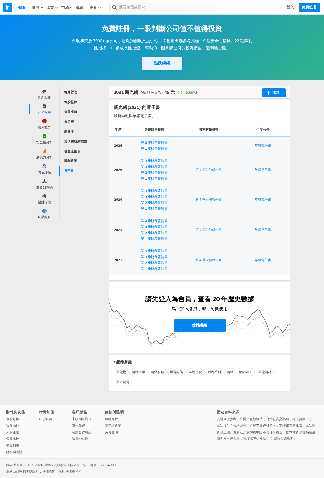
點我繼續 (162, 63)
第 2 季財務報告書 (154, 142)
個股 (22, 7)
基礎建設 (195, 372)
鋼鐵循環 (138, 372)
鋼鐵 (230, 372)
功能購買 (45, 419)
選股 (35, 7)
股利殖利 (214, 372)
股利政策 (70, 161)
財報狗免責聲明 (282, 439)
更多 (93, 7)
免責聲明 (111, 432)
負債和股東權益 (75, 141)
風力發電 (122, 382)
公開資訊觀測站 (251, 419)
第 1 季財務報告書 (154, 148)
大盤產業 (12, 432)
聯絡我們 (78, 426)
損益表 (69, 121)
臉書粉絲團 (80, 439)
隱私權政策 (113, 426)
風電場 (121, 372)
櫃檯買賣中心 (302, 419)
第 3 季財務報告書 (154, 167)
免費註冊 (309, 7)
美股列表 (12, 445)
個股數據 (12, 419)
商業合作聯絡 (82, 432)
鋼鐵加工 (245, 372)
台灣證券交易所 (277, 419)
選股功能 (12, 426)
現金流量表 (72, 151)
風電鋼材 (264, 372)
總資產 (69, 131)
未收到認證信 (82, 419)
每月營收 (70, 92)
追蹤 (276, 93)
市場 (65, 7)
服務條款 (111, 419)
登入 (290, 7)
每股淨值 (70, 112)
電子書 (69, 171)
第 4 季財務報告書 (154, 161)
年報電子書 (263, 146)
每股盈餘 (70, 102)
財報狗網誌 (14, 452)
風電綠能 (176, 372)
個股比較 (12, 439)
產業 (50, 7)
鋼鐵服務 (157, 372)
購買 (80, 7)
